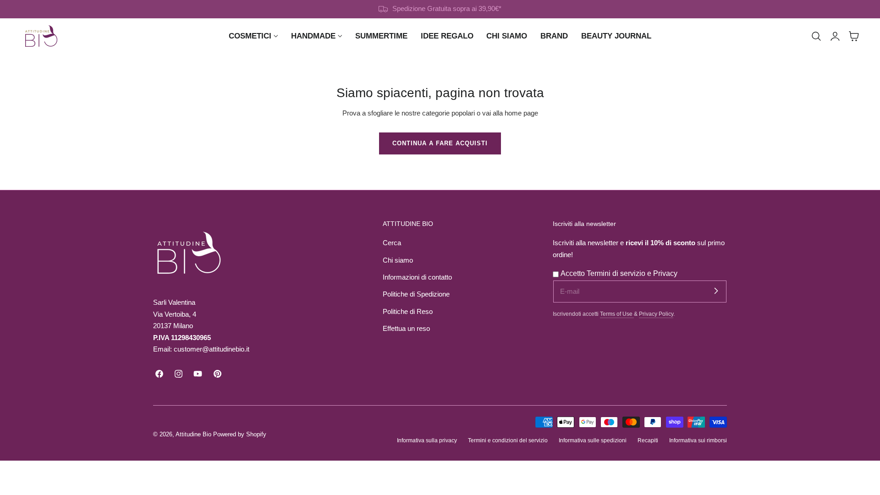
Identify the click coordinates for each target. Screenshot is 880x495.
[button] (816, 36)
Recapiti (648, 440)
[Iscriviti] (716, 291)
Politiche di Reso (408, 311)
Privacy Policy (656, 314)
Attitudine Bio (193, 434)
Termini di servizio (617, 273)
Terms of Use (617, 314)
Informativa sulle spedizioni (593, 440)
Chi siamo (398, 260)
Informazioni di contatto (417, 277)
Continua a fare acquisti (440, 143)
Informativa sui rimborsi (698, 440)
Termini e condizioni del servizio (508, 440)
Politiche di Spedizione (416, 294)
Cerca (392, 243)
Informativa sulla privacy (427, 440)
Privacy (665, 273)
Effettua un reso (406, 328)
